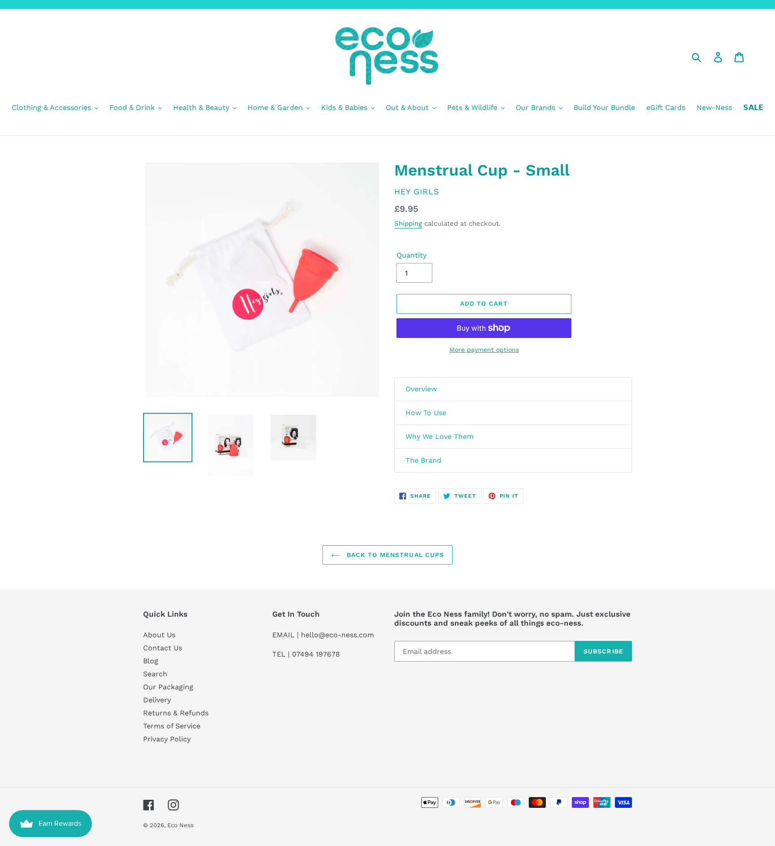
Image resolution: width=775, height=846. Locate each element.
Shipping (408, 223)
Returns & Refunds (176, 713)
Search (155, 674)
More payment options (484, 349)
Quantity (411, 255)
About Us (159, 635)
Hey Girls (417, 191)
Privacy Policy (167, 739)
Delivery (157, 700)
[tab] (513, 389)
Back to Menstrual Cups (394, 554)
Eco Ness (180, 825)
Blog (150, 661)
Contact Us (162, 648)
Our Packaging (168, 687)
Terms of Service (171, 726)
